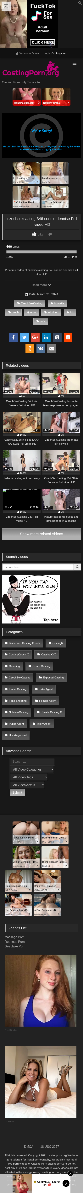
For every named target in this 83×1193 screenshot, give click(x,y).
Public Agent (16, 723)
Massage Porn (15, 937)
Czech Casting (41, 666)
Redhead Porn (15, 941)
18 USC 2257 (49, 1146)
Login (47, 53)
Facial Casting (17, 689)
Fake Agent (46, 689)
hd (71, 312)
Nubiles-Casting (18, 712)
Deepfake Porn (15, 946)
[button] (80, 3)
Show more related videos (41, 534)
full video (52, 312)
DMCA (28, 1146)
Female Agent (47, 700)
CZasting (14, 666)
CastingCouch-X (19, 654)
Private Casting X (51, 712)
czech (15, 312)
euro (33, 312)
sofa (42, 321)
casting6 (58, 643)
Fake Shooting (18, 700)
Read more (39, 285)
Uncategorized (18, 735)
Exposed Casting (53, 677)
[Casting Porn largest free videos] (34, 69)
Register (61, 53)
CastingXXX (48, 654)
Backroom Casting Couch (24, 643)
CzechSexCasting (31, 303)
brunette (59, 303)
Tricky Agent (43, 723)
